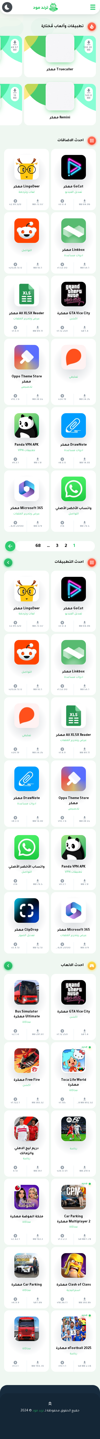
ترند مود (38, 1411)
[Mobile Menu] (93, 7)
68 (38, 546)
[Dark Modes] (7, 7)
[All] (8, 562)
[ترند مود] (44, 7)
